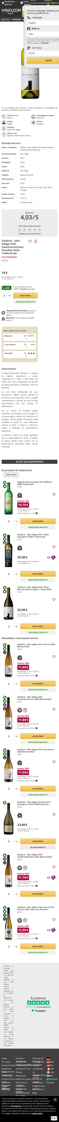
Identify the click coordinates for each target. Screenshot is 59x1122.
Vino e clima (38, 1089)
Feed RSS (6, 1089)
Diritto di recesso (23, 1079)
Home (4, 1058)
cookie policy (37, 1113)
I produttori (38, 1068)
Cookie (19, 1089)
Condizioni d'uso (23, 1068)
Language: (36, 17)
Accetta (54, 1118)
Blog (34, 1092)
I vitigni (36, 1075)
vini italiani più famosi (8, 1044)
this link (45, 43)
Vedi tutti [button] (11, 475)
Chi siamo (6, 1061)
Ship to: (35, 28)
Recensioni (21, 1075)
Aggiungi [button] (25, 295)
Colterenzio (9, 257)
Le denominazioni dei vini (39, 1075)
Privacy (19, 1072)
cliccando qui (16, 1106)
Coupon (36, 1065)
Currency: (36, 47)
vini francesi (8, 1039)
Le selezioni (38, 1082)
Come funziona (9, 1065)
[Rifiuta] (55, 1099)
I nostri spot (7, 1075)
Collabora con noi (24, 1065)
